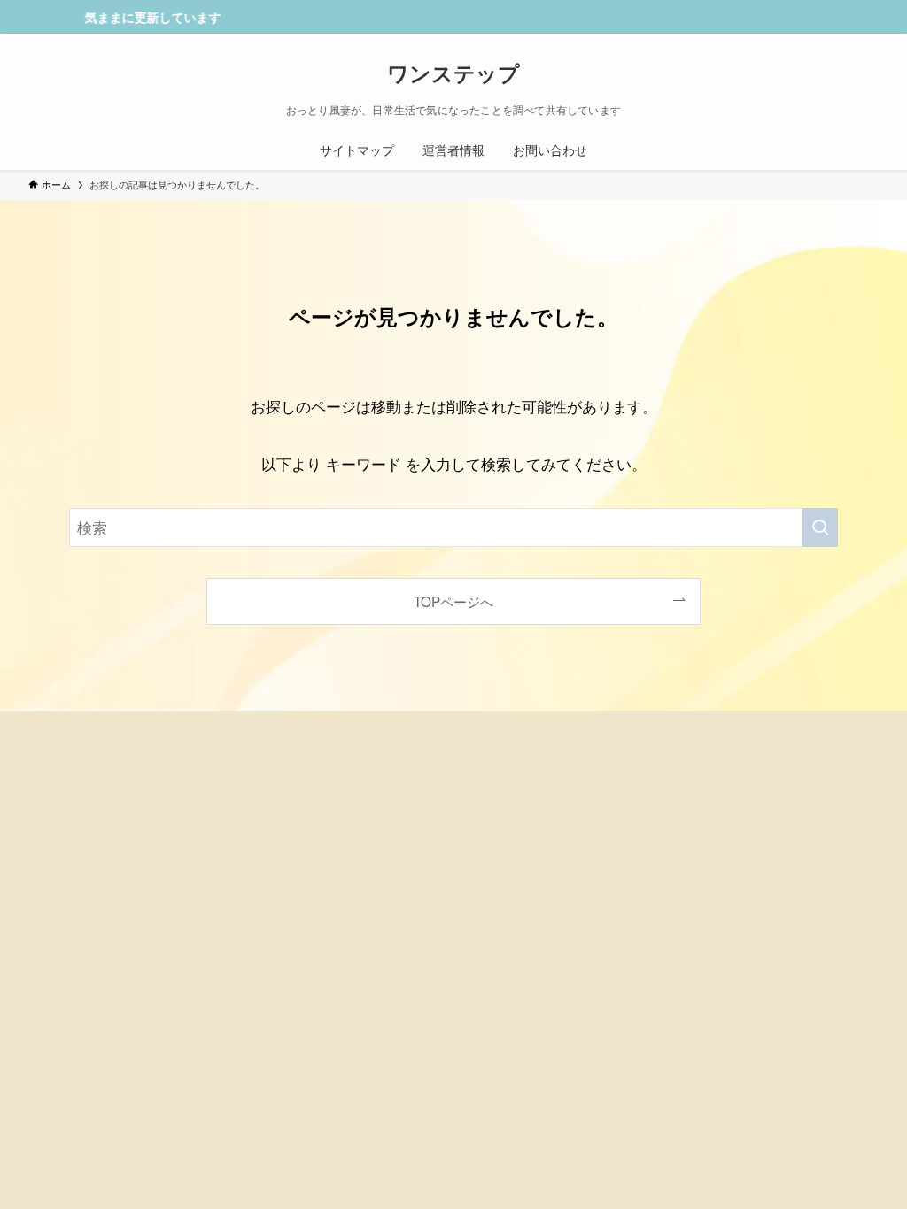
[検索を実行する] (820, 527)
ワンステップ (453, 72)
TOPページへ (453, 601)
